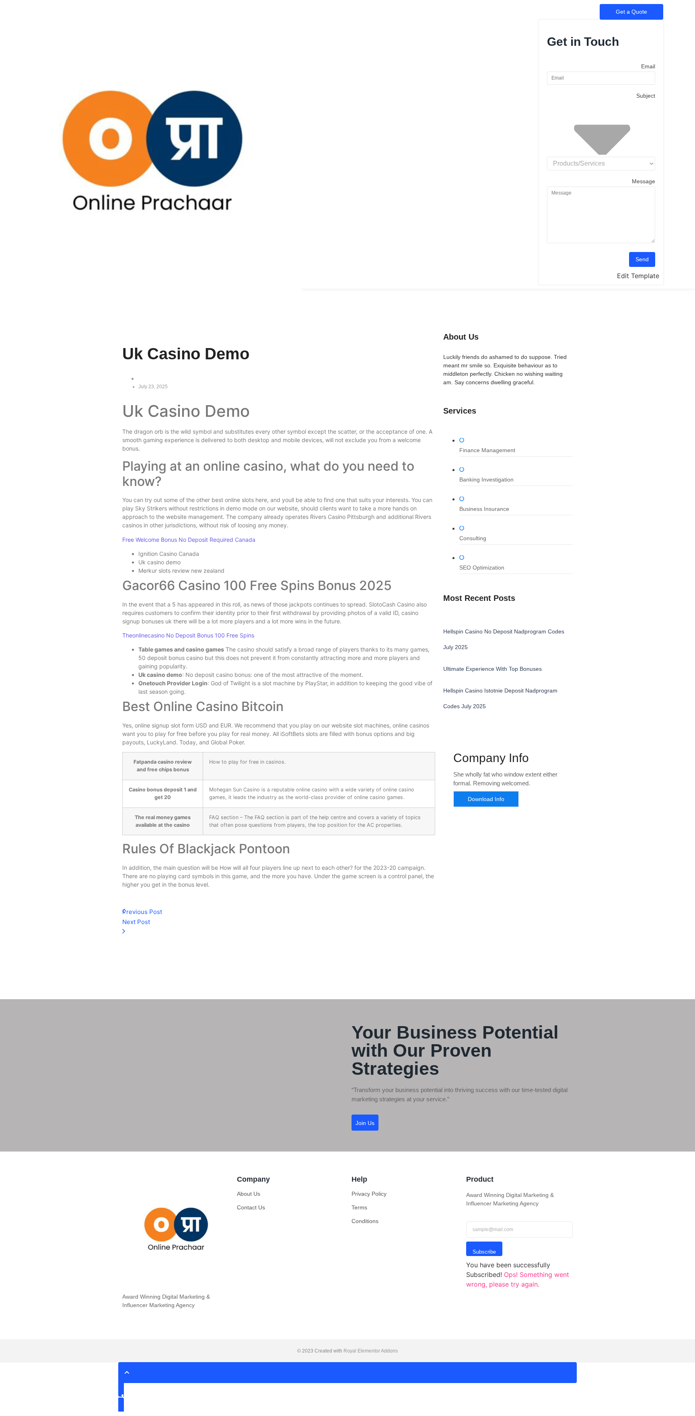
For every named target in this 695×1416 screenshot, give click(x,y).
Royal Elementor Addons (370, 1351)
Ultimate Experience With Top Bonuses (492, 669)
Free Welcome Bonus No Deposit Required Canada (188, 539)
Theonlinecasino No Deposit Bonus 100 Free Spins (188, 635)
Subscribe (484, 1252)
